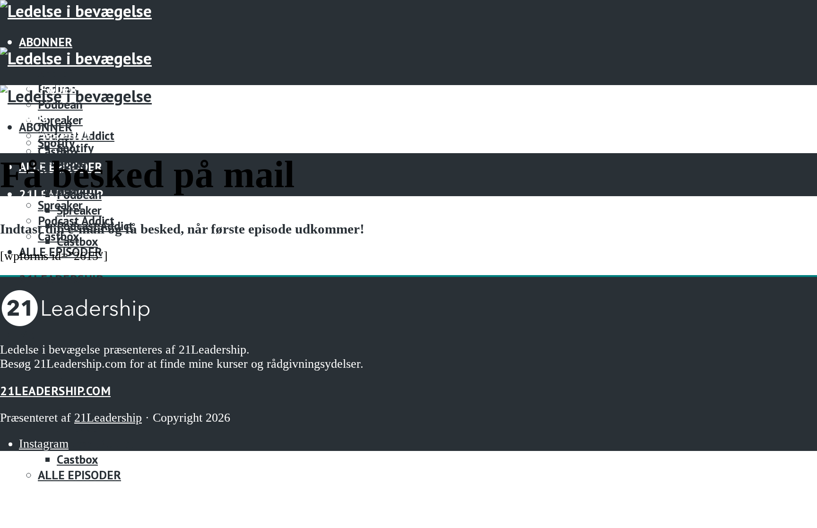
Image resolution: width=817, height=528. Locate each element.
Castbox (77, 459)
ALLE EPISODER (79, 475)
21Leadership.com (55, 390)
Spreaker (60, 205)
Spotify (75, 148)
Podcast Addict (76, 220)
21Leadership (61, 279)
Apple (52, 73)
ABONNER (45, 42)
